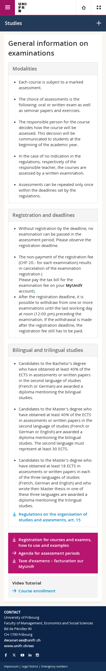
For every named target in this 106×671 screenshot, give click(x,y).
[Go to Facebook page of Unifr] (6, 655)
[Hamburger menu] (7, 7)
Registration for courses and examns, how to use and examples (54, 542)
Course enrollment (36, 591)
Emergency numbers (54, 666)
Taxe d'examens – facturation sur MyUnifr (50, 563)
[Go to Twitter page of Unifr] (14, 655)
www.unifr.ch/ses (19, 645)
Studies (13, 23)
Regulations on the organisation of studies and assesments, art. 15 (53, 517)
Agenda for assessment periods (49, 553)
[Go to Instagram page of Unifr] (37, 655)
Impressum (11, 666)
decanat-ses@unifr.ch (22, 640)
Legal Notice (30, 666)
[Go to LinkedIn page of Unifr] (30, 655)
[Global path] (83, 7)
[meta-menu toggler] (98, 7)
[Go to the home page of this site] (22, 7)
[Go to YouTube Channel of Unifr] (22, 655)
